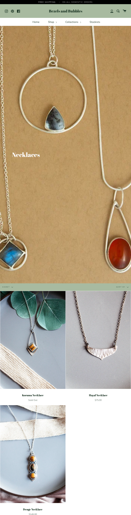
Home (35, 22)
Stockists (95, 22)
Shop (51, 22)
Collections (72, 22)
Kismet (6, 287)
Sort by (121, 287)
